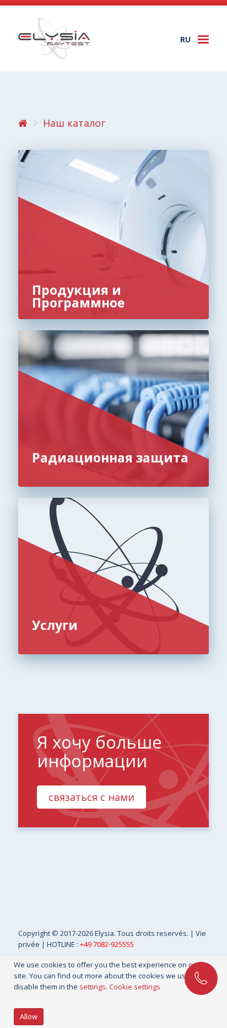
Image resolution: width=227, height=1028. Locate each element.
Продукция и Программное (78, 296)
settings (92, 987)
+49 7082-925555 (107, 944)
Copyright (35, 933)
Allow (28, 1016)
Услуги (55, 625)
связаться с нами (91, 797)
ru (185, 39)
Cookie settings (134, 987)
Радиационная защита (110, 457)
